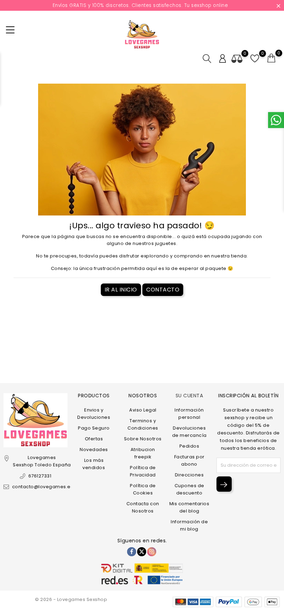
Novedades (94, 449)
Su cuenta (189, 395)
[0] (271, 58)
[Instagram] (151, 551)
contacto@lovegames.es (42, 486)
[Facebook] (131, 551)
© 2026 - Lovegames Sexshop (71, 599)
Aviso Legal (143, 410)
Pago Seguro (94, 428)
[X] (141, 551)
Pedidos (189, 446)
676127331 (39, 476)
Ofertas (94, 438)
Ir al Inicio (121, 290)
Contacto (162, 290)
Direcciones (189, 475)
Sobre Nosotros (143, 438)
